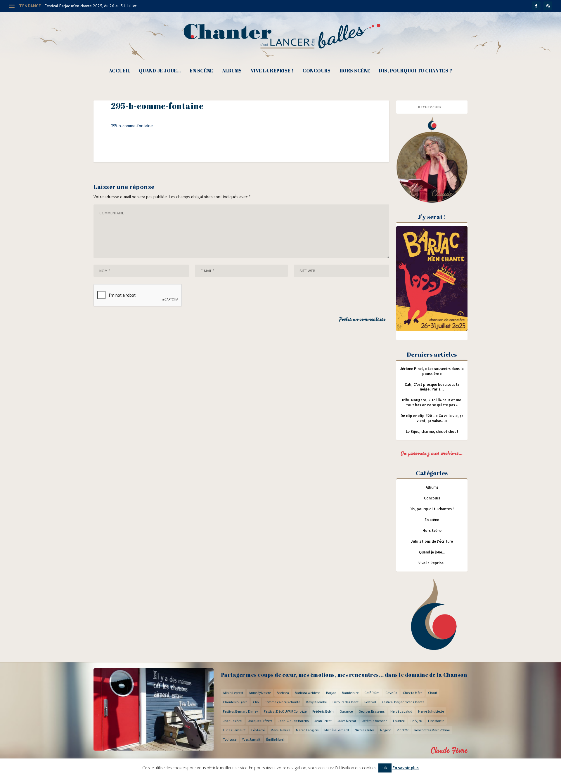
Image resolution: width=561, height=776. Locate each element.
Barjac (331, 692)
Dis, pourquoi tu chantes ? (415, 71)
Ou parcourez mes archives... (432, 453)
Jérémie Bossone (374, 720)
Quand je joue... (432, 552)
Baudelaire (350, 692)
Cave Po (391, 692)
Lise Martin (436, 720)
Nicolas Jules (364, 730)
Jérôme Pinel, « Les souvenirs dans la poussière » (432, 371)
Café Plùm (372, 692)
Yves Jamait (251, 739)
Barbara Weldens (307, 692)
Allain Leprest (233, 692)
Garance (346, 711)
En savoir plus (405, 767)
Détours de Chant (346, 702)
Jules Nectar (346, 720)
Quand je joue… (160, 71)
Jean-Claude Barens (293, 720)
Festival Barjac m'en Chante (403, 702)
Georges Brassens (372, 711)
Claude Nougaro (235, 702)
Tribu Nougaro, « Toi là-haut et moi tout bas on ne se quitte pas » (432, 402)
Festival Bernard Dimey (240, 711)
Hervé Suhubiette (431, 711)
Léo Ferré (258, 730)
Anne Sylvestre (260, 692)
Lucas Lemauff (234, 730)
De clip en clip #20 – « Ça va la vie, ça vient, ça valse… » (432, 418)
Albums (232, 71)
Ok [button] (384, 767)
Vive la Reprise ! (272, 71)
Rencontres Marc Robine (432, 730)
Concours (316, 71)
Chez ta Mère (412, 692)
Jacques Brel (232, 720)
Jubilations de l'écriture (432, 541)
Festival (370, 702)
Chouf (432, 692)
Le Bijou (416, 720)
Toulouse (229, 739)
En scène (201, 71)
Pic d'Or (402, 730)
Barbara (283, 692)
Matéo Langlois (307, 730)
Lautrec (399, 720)
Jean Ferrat (323, 720)
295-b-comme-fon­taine (132, 126)
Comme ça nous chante (282, 702)
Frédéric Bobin (323, 711)
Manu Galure (280, 730)
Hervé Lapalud (401, 711)
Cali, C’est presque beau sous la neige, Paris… (432, 387)
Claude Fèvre (449, 751)
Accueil (119, 71)
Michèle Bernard (336, 730)
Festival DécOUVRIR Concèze (285, 711)
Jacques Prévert (260, 720)
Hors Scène (355, 71)
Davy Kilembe (316, 702)
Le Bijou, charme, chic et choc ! (432, 431)
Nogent (385, 730)
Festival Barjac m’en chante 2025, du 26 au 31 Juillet (90, 5)
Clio (256, 702)
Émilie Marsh (275, 739)
